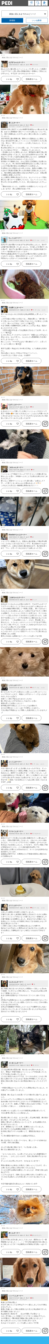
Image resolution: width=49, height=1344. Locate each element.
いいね (9, 79)
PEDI (6, 3)
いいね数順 (37, 20)
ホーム (31, 79)
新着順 (12, 20)
